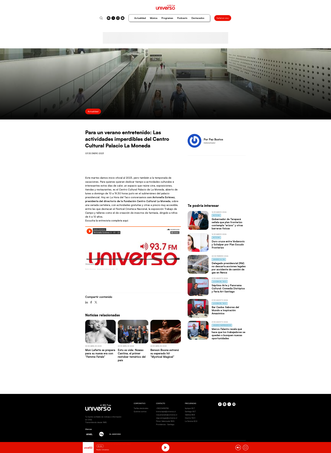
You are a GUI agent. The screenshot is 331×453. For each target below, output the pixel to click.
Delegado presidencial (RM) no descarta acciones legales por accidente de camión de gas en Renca (229, 268)
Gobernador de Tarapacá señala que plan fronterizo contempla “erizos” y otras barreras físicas (227, 224)
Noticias (216, 215)
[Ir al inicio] (165, 7)
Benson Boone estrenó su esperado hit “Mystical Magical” (164, 353)
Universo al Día (219, 259)
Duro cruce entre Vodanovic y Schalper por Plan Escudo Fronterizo (228, 244)
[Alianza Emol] (89, 434)
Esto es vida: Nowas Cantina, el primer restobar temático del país (132, 355)
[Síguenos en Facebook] (108, 18)
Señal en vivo (223, 18)
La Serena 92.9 (191, 421)
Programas (167, 18)
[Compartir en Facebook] (91, 302)
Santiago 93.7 (190, 411)
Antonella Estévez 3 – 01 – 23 (107, 269)
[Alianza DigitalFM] (101, 434)
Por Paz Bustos (213, 139)
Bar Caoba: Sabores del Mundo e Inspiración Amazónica (225, 310)
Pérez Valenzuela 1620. (165, 421)
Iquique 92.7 (190, 408)
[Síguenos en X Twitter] (113, 18)
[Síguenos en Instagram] (118, 18)
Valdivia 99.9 (190, 415)
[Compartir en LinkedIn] (86, 302)
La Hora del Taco (219, 281)
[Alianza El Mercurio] (115, 434)
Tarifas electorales (141, 408)
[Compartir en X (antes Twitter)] (96, 302)
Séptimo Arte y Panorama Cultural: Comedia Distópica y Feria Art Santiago (228, 288)
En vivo (100, 446)
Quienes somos (140, 411)
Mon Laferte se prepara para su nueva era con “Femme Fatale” (100, 353)
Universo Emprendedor (222, 325)
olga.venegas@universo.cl (166, 418)
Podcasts (182, 18)
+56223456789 (162, 408)
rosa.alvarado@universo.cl (166, 415)
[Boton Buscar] (101, 18)
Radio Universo (90, 269)
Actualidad (140, 18)
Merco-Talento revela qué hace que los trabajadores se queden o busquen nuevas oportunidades (228, 333)
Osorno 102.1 (190, 418)
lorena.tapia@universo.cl (166, 411)
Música (153, 18)
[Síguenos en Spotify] (122, 18)
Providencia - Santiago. (165, 424)
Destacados (197, 18)
